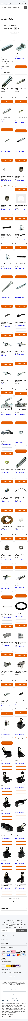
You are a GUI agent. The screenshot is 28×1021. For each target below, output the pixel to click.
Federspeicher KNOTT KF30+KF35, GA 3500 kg (6, 235)
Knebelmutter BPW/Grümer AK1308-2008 (21, 381)
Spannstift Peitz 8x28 (19, 700)
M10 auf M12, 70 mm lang (7, 62)
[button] (19, 3)
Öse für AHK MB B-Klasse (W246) (20, 860)
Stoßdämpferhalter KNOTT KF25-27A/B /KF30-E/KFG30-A (21, 672)
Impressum (5, 1016)
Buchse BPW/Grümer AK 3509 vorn (6, 206)
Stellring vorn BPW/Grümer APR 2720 (21, 555)
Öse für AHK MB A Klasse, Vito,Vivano (6, 860)
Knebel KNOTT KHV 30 (19, 351)
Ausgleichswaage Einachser (7, 642)
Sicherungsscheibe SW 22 (6, 526)
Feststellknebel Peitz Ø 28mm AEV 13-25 (6, 264)
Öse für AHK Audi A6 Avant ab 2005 (21, 760)
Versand (19, 972)
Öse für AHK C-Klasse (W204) (21, 784)
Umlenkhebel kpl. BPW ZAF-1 (7, 584)
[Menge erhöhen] (26, 62)
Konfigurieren (14, 994)
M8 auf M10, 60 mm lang (7, 58)
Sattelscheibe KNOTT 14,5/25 (7, 469)
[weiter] (25, 35)
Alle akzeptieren (14, 989)
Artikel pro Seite (7, 28)
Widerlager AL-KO (19, 583)
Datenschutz (12, 1016)
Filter (4, 25)
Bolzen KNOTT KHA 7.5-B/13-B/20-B (21, 89)
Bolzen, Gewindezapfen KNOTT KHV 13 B (20, 147)
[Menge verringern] (16, 62)
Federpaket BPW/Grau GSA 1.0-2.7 (21, 206)
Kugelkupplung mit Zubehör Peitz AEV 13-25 (21, 410)
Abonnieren (21, 930)
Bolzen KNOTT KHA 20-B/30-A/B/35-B (7, 89)
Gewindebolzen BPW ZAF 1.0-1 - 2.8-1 (6, 293)
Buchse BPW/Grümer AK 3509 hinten (20, 177)
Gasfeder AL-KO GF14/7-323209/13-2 (20, 264)
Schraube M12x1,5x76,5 (20, 469)
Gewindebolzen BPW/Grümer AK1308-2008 (6, 323)
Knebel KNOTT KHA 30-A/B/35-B (6, 352)
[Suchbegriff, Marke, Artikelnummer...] (25, 7)
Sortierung (12, 25)
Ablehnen (14, 998)
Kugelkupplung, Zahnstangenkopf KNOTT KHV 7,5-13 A (6, 440)
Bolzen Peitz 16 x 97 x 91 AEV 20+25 (7, 147)
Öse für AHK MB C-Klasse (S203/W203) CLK (6, 885)
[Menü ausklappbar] (2, 3)
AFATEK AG (16, 976)
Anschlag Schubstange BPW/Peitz (20, 54)
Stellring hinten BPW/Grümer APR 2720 (6, 555)
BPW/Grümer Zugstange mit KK (7, 177)
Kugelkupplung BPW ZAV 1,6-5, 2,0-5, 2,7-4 (7, 410)
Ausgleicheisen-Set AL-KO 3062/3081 (6, 730)
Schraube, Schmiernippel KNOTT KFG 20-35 (6, 498)
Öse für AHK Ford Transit (20, 809)
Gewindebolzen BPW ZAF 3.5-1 (20, 293)
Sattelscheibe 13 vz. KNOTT (20, 439)
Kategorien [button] (4, 908)
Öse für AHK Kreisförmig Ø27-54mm (6, 835)
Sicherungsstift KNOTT (20, 526)
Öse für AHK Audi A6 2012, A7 (6, 760)
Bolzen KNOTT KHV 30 (5, 117)
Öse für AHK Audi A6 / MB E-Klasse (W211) (21, 730)
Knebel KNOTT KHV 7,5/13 (6, 380)
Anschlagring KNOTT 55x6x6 (21, 613)
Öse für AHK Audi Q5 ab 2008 (6, 785)
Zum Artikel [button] (7, 72)
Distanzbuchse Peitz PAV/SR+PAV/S (5, 701)
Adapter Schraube (5, 53)
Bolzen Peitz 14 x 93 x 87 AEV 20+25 (21, 118)
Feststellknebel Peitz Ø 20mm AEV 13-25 (20, 235)
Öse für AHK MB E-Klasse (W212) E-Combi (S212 (20, 885)
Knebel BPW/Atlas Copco (20, 322)
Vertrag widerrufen (5, 969)
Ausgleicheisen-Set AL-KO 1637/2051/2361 (20, 643)
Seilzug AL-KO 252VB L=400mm (19, 498)
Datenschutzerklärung (7, 1014)
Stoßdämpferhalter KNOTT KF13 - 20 (7, 672)
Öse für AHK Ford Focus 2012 (6, 810)
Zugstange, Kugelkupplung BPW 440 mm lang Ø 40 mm (7, 614)
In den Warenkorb (21, 67)
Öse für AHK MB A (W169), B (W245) (21, 835)
